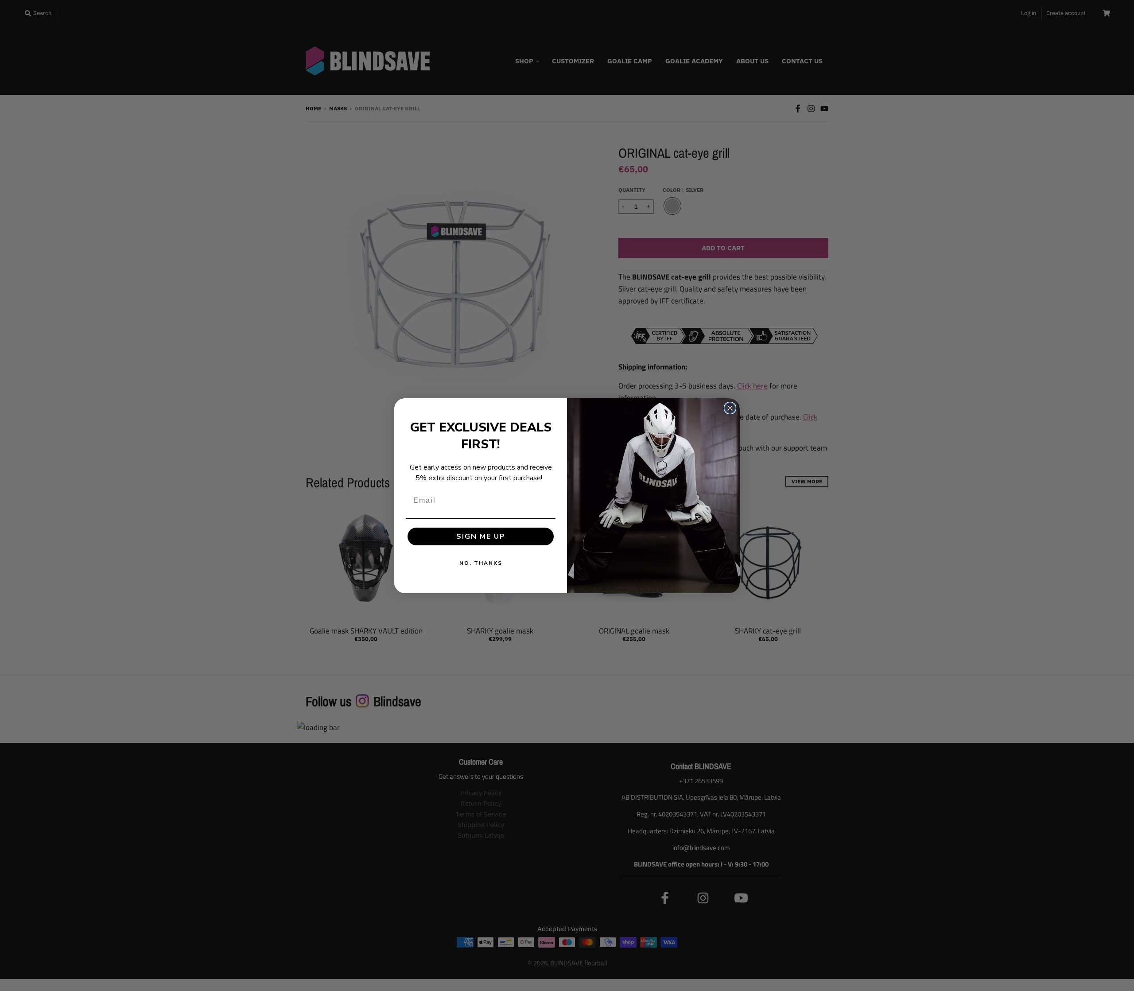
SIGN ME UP (480, 536)
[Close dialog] (730, 408)
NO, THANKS (480, 563)
